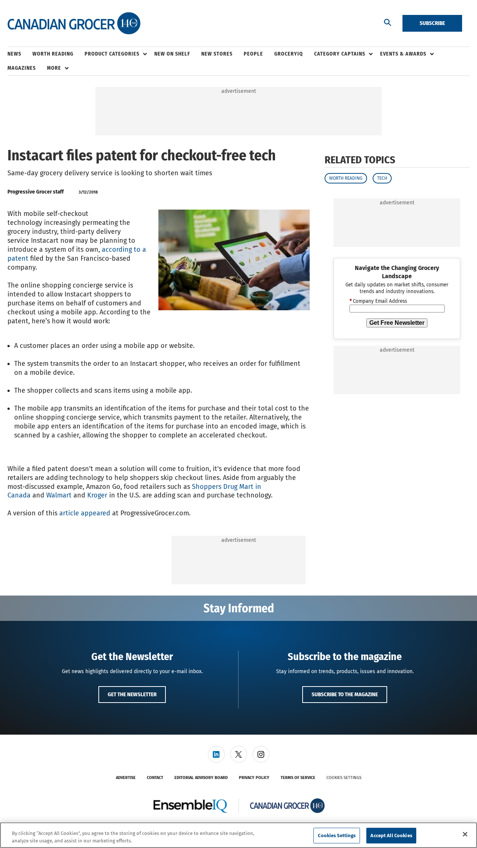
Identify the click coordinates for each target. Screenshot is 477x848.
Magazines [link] (21, 68)
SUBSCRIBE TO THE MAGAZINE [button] (345, 694)
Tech (382, 178)
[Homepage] (73, 23)
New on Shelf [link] (172, 54)
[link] (216, 754)
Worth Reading (346, 178)
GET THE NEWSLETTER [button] (132, 694)
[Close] (465, 834)
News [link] (14, 54)
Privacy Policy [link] (254, 777)
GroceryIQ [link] (288, 54)
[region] (238, 835)
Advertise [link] (126, 777)
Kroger (98, 495)
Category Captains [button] (339, 54)
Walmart (59, 495)
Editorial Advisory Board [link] (201, 777)
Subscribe (432, 23)
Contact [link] (155, 777)
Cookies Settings (343, 778)
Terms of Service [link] (298, 777)
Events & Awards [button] (403, 54)
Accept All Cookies (391, 835)
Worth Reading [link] (52, 54)
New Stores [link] (217, 54)
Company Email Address (378, 301)
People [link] (253, 54)
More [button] (54, 68)
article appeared (84, 513)
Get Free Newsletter (396, 323)
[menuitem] (19, 54)
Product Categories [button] (112, 54)
